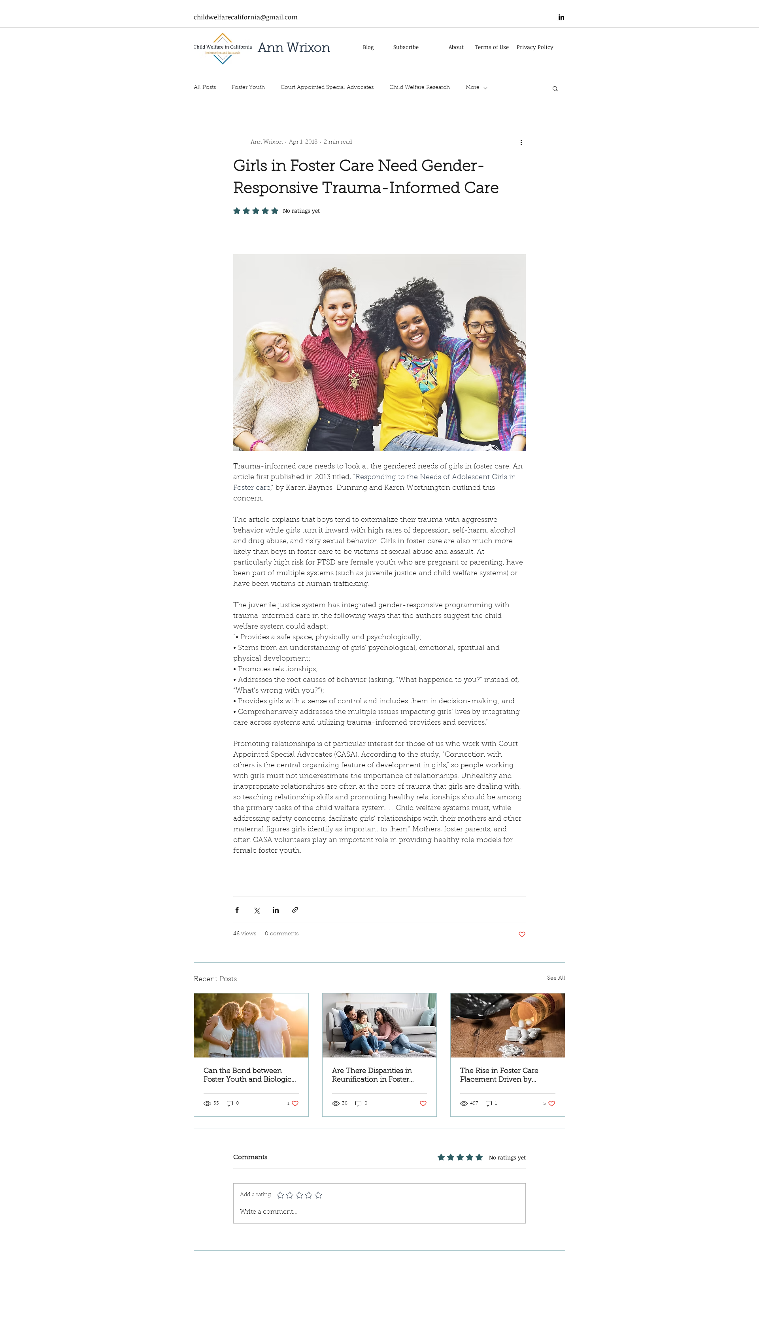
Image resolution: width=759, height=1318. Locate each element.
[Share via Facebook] (237, 910)
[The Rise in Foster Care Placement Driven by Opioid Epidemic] (508, 1025)
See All (556, 978)
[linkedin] (561, 17)
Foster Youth (248, 88)
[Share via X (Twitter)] (256, 910)
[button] (555, 88)
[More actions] (521, 142)
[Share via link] (295, 910)
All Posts (205, 88)
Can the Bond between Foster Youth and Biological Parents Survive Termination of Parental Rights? (250, 1076)
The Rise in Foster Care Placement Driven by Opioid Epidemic (499, 1076)
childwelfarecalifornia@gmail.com (246, 17)
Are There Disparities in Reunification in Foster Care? (372, 1076)
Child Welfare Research (419, 88)
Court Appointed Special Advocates (327, 88)
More (473, 88)
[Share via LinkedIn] (275, 910)
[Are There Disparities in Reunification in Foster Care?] (380, 1025)
